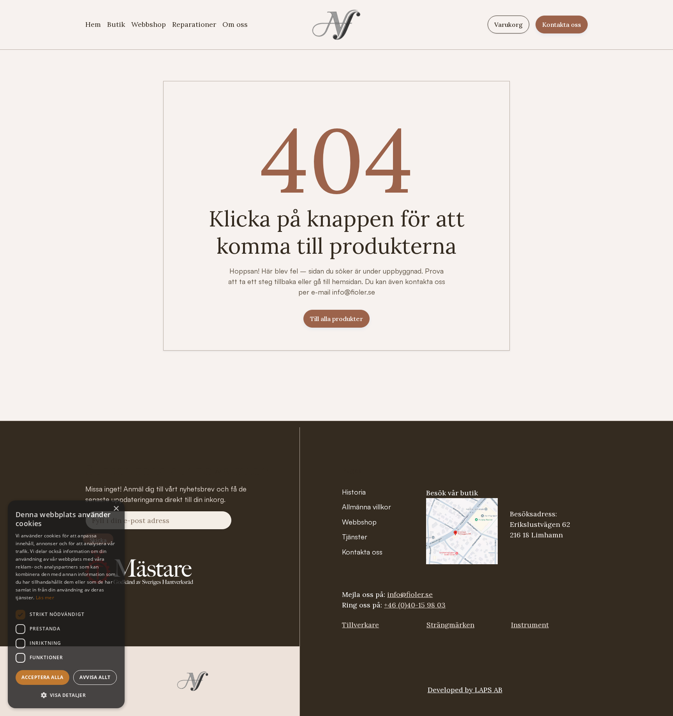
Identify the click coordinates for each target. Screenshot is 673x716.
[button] (66, 695)
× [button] (116, 509)
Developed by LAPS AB (465, 689)
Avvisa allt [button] (94, 677)
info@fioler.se (410, 594)
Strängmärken (450, 624)
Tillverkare (360, 624)
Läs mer (45, 597)
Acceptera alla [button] (42, 677)
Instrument (530, 624)
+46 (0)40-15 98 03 (415, 604)
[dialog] (66, 604)
